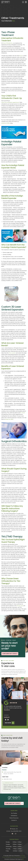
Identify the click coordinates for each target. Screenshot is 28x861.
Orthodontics (14, 815)
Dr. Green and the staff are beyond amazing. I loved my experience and (13, 708)
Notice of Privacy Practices (14, 857)
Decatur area (20, 605)
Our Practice (14, 813)
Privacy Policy (5, 857)
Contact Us (14, 820)
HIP (23, 859)
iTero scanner (12, 353)
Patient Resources (14, 818)
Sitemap (22, 855)
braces (20, 55)
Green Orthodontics (8, 43)
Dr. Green (22, 412)
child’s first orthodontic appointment (10, 102)
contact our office (5, 123)
